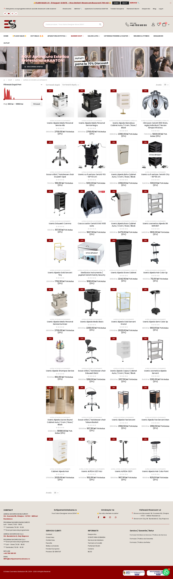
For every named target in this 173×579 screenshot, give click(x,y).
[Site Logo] (10, 24)
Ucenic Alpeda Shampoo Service (60, 371)
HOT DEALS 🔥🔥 (36, 36)
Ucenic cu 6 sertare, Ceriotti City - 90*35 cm (155, 175)
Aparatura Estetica (56, 36)
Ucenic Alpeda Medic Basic (91, 321)
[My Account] (153, 24)
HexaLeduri (158, 36)
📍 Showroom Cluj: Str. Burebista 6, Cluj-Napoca (150, 519)
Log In (161, 9)
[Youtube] (8, 13)
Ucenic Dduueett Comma (60, 223)
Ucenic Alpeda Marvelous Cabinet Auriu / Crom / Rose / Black (124, 125)
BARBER (116, 3)
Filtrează (36, 104)
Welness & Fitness (141, 36)
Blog (154, 9)
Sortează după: (53, 84)
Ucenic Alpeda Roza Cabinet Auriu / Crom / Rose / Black (123, 224)
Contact (49, 534)
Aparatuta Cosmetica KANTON (96, 9)
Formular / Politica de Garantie (141, 539)
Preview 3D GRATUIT (53, 552)
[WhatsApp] (16, 13)
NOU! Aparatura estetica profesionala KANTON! (45, 58)
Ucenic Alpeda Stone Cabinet (123, 272)
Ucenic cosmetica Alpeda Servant (155, 372)
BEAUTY (124, 3)
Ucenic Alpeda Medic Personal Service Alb (60, 124)
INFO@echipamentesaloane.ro (17, 559)
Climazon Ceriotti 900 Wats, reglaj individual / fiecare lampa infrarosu (155, 125)
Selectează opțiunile (125, 115)
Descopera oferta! (35, 67)
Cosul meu (50, 537)
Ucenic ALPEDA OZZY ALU (91, 471)
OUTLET (7, 43)
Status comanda (52, 546)
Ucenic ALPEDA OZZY (123, 471)
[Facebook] (5, 13)
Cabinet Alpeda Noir (60, 471)
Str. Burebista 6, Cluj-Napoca (16, 536)
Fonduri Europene (117, 9)
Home (6, 36)
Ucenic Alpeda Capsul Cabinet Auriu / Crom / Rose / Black (123, 372)
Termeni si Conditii (95, 543)
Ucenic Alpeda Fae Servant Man (155, 420)
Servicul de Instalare (95, 540)
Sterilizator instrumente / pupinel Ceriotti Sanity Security (91, 273)
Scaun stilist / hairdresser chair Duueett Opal (60, 175)
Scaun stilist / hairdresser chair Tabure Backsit (92, 421)
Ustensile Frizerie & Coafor (116, 36)
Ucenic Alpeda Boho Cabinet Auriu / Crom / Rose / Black (123, 175)
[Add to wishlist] (70, 93)
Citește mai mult (157, 166)
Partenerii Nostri (133, 9)
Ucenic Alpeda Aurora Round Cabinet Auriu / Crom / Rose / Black (60, 422)
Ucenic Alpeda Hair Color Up (155, 272)
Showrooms (67, 9)
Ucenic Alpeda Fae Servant (123, 420)
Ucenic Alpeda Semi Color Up (155, 321)
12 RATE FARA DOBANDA (96, 537)
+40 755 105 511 (10, 553)
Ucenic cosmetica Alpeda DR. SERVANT (155, 224)
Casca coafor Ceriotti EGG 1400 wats (92, 224)
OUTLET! (79, 58)
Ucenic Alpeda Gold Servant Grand (123, 322)
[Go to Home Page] (4, 80)
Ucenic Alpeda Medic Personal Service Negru (92, 124)
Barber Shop (76, 36)
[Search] (100, 24)
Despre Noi (146, 9)
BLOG (90, 552)
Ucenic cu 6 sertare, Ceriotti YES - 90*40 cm (92, 175)
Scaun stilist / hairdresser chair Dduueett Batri (92, 372)
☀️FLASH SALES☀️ (19, 36)
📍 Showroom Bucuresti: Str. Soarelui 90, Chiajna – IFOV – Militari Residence (150, 514)
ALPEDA (81, 469)
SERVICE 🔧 (134, 3)
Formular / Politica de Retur (140, 542)
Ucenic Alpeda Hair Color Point (155, 471)
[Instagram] (12, 13)
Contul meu (50, 540)
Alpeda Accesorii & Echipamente (60, 121)
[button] (166, 572)
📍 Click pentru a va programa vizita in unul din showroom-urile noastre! (30, 9)
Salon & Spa (93, 36)
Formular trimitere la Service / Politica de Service (148, 535)
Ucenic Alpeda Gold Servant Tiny (60, 273)
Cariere (91, 549)
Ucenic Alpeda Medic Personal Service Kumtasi (60, 322)
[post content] (60, 103)
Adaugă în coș (61, 115)
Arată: (159, 84)
